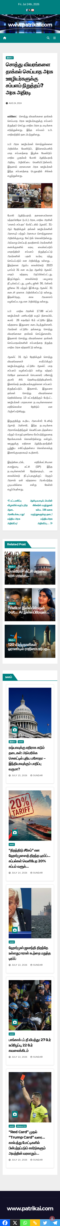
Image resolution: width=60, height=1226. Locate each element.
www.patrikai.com (30, 25)
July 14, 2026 (20, 873)
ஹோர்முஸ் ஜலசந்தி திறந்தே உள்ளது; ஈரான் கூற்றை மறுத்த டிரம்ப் (30, 953)
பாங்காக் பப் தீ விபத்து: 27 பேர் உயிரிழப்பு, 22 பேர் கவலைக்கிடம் (30, 1045)
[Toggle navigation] (55, 38)
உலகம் (21, 742)
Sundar (38, 775)
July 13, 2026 (20, 965)
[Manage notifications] (52, 1218)
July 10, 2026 (20, 1160)
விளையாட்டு (21, 1126)
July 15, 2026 (20, 775)
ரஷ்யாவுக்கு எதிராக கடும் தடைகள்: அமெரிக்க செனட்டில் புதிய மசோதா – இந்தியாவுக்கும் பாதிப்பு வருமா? (27, 758)
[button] (48, 38)
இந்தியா (10, 58)
